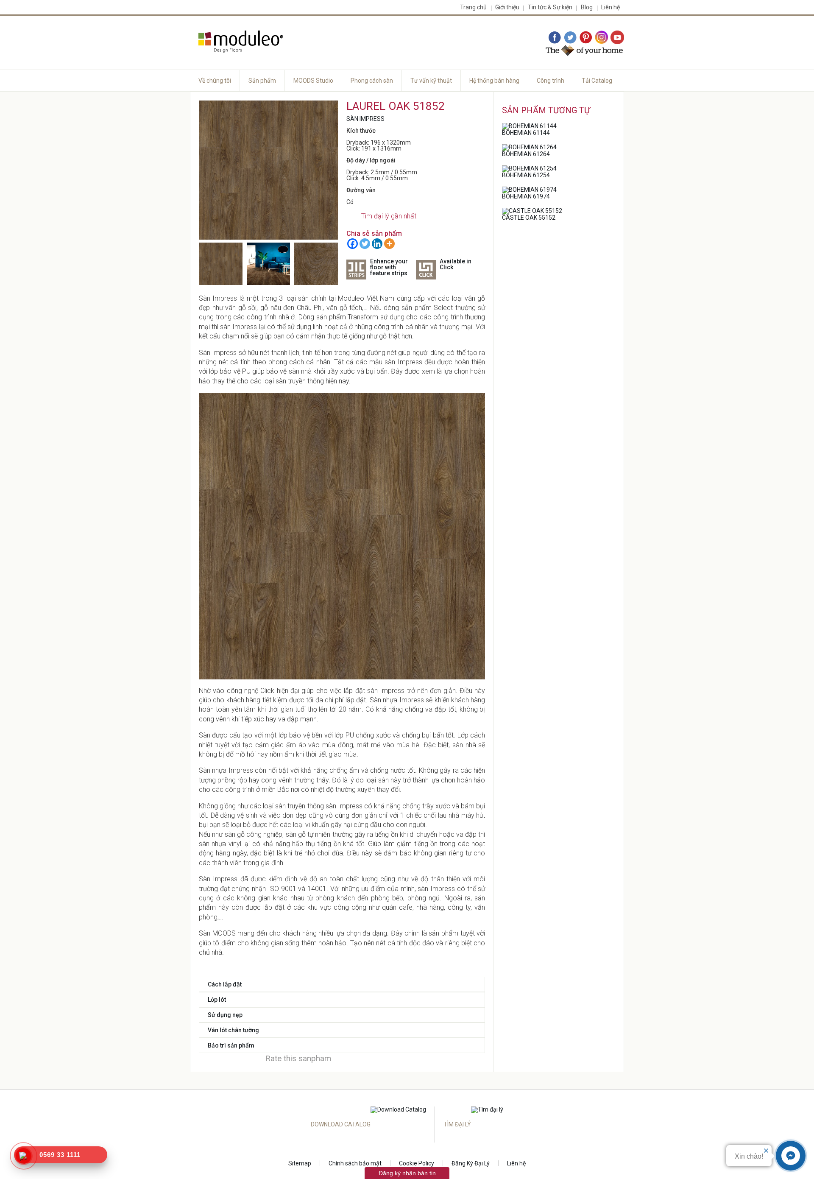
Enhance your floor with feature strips (389, 267)
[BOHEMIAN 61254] (529, 168)
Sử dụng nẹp (225, 1014)
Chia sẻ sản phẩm (374, 233)
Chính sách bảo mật (355, 1163)
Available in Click (455, 264)
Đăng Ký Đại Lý (471, 1163)
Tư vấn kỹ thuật (431, 80)
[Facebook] (352, 243)
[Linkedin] (377, 243)
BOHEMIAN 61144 (526, 132)
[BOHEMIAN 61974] (529, 189)
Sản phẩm (262, 80)
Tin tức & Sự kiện (550, 7)
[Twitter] (365, 243)
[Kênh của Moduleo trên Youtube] (617, 38)
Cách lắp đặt (225, 984)
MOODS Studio (313, 80)
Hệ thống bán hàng (494, 80)
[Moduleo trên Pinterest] (586, 38)
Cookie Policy (416, 1163)
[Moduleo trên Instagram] (601, 38)
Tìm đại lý (457, 1124)
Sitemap (299, 1163)
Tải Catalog (597, 80)
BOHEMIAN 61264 (526, 154)
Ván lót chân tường (233, 1030)
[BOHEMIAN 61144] (529, 126)
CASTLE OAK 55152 (528, 217)
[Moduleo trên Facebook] (554, 38)
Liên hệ (610, 7)
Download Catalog (341, 1124)
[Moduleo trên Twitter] (570, 38)
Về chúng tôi (214, 80)
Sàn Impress (365, 118)
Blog (587, 7)
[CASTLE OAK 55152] (532, 210)
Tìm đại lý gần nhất (388, 216)
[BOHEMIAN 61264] (529, 147)
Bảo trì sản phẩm (231, 1045)
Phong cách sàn (372, 80)
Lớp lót (217, 999)
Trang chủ (473, 7)
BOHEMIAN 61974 (526, 196)
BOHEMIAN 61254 (526, 175)
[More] (389, 243)
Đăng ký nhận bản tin (407, 1173)
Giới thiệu (507, 7)
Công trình (550, 80)
